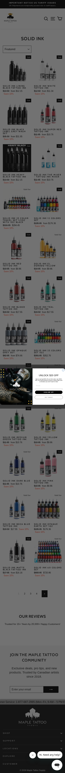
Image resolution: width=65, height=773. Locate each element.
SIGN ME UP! (49, 392)
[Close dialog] (63, 370)
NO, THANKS (49, 397)
